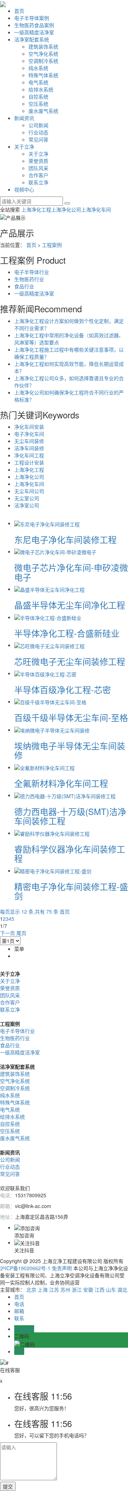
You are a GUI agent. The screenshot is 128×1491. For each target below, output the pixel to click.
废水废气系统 (43, 110)
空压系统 (38, 103)
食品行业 (24, 286)
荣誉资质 (38, 160)
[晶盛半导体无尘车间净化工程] (49, 588)
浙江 (77, 1289)
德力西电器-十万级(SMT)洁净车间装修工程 (70, 816)
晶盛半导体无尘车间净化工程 (69, 604)
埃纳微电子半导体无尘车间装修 (69, 750)
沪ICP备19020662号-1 (25, 1268)
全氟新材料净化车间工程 (61, 783)
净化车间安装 (29, 426)
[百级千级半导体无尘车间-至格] (50, 701)
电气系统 (38, 82)
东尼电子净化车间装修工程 (65, 539)
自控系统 (38, 96)
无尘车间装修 (29, 440)
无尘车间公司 (29, 490)
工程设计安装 (29, 462)
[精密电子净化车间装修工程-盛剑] (52, 870)
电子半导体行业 (31, 271)
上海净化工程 (36, 209)
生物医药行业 (29, 279)
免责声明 (62, 1268)
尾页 (21, 932)
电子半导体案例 (31, 17)
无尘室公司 (26, 498)
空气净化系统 (43, 53)
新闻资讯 (24, 117)
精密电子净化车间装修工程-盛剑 (71, 891)
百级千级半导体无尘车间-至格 (71, 717)
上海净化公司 (66, 209)
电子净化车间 (29, 433)
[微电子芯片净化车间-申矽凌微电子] (55, 551)
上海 (43, 1289)
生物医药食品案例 (34, 25)
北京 (31, 1289)
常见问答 (38, 139)
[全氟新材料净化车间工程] (44, 767)
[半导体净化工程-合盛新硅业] (47, 617)
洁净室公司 (26, 505)
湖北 (122, 1289)
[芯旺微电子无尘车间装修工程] (49, 644)
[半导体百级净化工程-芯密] (45, 673)
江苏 (54, 1289)
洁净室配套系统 (31, 39)
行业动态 (38, 132)
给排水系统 (40, 89)
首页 (19, 10)
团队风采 (38, 168)
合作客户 (38, 175)
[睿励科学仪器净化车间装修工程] (52, 832)
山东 (111, 1289)
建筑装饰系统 (43, 46)
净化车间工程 (29, 455)
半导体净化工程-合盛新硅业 (66, 633)
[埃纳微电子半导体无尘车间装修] (52, 729)
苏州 (65, 1289)
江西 (100, 1289)
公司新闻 (38, 125)
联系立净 (38, 182)
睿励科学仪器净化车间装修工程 (69, 853)
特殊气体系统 (43, 75)
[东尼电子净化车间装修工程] (47, 523)
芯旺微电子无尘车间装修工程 (69, 661)
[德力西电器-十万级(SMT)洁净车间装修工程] (65, 795)
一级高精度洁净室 (34, 32)
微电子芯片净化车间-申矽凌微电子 (71, 572)
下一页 (7, 932)
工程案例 (52, 244)
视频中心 (24, 189)
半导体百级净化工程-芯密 (62, 689)
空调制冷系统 (43, 60)
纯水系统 (38, 67)
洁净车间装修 (29, 448)
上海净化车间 (96, 209)
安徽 (88, 1289)
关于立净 (24, 146)
